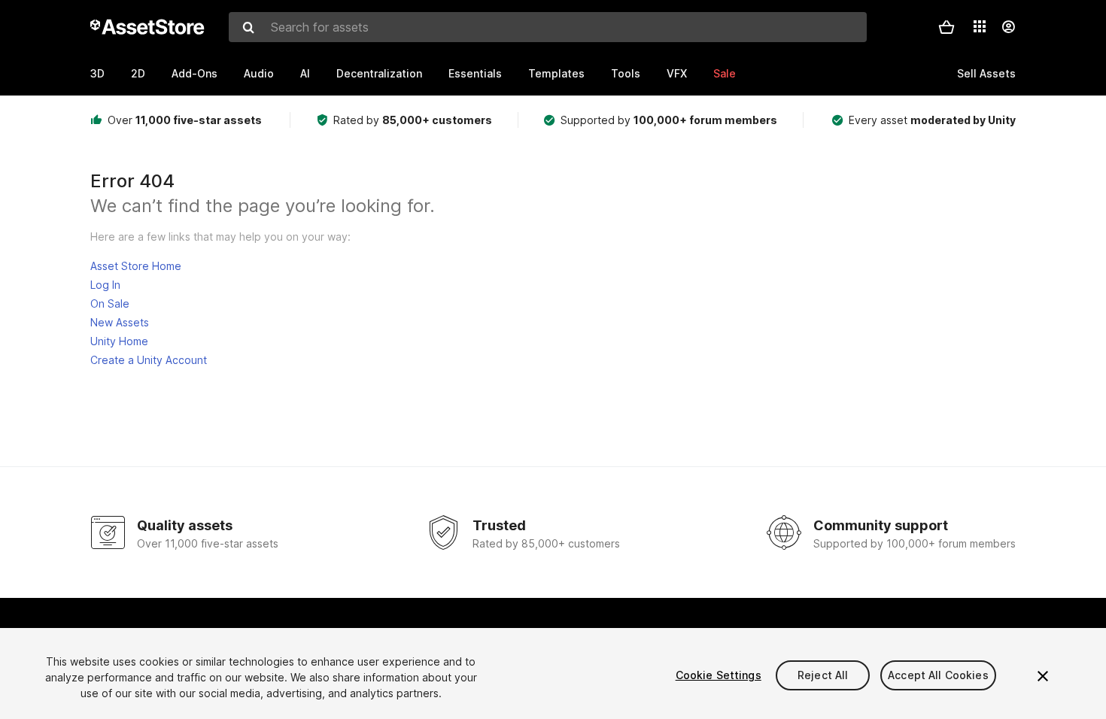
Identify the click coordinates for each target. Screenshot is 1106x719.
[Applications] (980, 26)
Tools (625, 73)
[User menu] (1008, 27)
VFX (677, 73)
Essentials (475, 73)
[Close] (1043, 676)
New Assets (119, 322)
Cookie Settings (718, 675)
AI (305, 73)
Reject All (823, 675)
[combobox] (548, 27)
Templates (556, 73)
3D (97, 73)
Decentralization (379, 73)
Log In (105, 284)
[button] (946, 27)
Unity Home (119, 341)
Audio (259, 73)
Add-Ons (194, 73)
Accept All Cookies (938, 675)
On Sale (109, 303)
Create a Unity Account (148, 359)
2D (138, 73)
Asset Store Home (135, 265)
